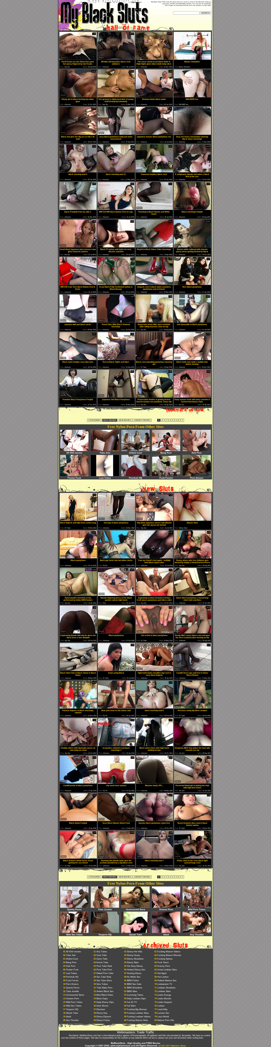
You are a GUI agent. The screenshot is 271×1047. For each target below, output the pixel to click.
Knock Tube (102, 962)
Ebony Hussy (133, 955)
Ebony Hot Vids (134, 951)
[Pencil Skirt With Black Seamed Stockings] (116, 321)
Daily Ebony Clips (105, 1002)
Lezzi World (163, 1016)
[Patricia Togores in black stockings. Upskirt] (78, 707)
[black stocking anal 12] (116, 171)
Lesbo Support (164, 1002)
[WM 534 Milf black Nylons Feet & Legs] (116, 209)
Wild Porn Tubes (196, 909)
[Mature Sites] (192, 520)
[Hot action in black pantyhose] (154, 632)
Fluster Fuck (74, 478)
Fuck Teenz (163, 962)
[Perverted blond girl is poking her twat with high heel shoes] (192, 782)
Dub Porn (197, 452)
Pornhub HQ (135, 478)
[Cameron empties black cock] (154, 171)
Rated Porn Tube (104, 973)
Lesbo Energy (164, 995)
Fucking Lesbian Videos (139, 1016)
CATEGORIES (94, 420)
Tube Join (105, 452)
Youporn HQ (105, 934)
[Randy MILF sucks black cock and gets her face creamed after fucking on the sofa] (192, 632)
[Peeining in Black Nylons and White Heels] (154, 209)
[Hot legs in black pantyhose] (116, 520)
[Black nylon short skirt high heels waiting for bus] (154, 745)
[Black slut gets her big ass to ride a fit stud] (78, 134)
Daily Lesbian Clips (136, 998)
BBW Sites (132, 991)
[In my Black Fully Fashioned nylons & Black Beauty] (116, 284)
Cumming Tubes (135, 995)
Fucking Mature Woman (169, 955)
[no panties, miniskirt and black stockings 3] (116, 745)
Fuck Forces (166, 478)
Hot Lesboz (163, 977)
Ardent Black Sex (104, 991)
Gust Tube (101, 955)
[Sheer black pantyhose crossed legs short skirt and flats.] (192, 595)
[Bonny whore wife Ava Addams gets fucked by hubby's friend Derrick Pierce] (192, 557)
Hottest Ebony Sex (136, 969)
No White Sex (133, 977)
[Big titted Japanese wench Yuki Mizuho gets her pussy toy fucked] (154, 520)
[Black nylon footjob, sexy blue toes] (78, 359)
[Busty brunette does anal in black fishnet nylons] (192, 820)
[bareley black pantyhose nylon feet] (154, 820)
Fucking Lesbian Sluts (138, 1013)
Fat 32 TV (132, 1002)
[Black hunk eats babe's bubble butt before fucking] (192, 359)
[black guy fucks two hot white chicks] (116, 557)
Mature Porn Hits (165, 1020)
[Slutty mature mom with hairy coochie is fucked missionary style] (192, 396)
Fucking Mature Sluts (137, 1020)
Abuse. (183, 1046)
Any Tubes (101, 951)
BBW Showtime (134, 987)
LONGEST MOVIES (142, 420)
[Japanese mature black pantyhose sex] (154, 134)
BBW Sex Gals (134, 984)
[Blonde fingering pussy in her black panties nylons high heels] (116, 595)
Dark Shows (102, 1005)
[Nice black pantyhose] (192, 284)
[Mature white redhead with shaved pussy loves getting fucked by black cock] (192, 246)
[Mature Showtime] (192, 59)
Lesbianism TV (164, 984)
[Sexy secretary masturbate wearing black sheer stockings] (192, 134)
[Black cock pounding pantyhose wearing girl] (154, 359)
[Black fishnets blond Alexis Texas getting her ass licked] (78, 858)
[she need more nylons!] (116, 782)
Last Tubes (105, 478)
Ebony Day (101, 1013)
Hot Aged (161, 973)
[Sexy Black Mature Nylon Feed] (116, 820)
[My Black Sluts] (103, 29)
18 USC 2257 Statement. (169, 1046)
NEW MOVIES (125, 420)
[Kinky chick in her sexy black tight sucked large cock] (192, 858)
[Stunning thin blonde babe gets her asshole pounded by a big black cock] (116, 858)
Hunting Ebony (134, 973)
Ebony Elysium (103, 1016)
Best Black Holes (104, 995)
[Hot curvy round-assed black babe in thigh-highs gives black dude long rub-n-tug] (154, 59)
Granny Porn (163, 966)
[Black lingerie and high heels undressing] (78, 520)
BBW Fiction (133, 980)
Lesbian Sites (164, 991)
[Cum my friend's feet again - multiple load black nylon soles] (154, 557)
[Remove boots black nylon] (154, 96)
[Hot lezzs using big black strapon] (192, 707)
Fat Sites (131, 1005)
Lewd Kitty (162, 1009)
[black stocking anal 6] (154, 707)
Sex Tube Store (104, 980)
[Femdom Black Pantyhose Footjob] (78, 396)
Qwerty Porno (74, 909)
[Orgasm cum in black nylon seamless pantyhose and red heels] (154, 284)
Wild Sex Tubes (74, 934)
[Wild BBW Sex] (192, 96)
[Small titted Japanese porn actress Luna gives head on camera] (78, 246)
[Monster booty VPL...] (154, 782)
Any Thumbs (197, 934)
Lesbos (161, 1005)
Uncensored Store (135, 909)
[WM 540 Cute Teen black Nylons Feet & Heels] (78, 284)
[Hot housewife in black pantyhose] (192, 321)
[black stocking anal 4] (78, 171)
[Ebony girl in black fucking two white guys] (78, 96)
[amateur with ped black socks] (78, 321)
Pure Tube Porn (104, 969)
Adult (166, 934)
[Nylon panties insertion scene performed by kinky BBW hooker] (78, 595)
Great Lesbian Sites (167, 969)
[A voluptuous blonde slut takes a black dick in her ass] (192, 171)
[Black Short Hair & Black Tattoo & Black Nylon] (78, 670)
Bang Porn (166, 452)
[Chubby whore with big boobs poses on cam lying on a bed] (78, 745)
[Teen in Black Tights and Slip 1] (116, 359)
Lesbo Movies (164, 998)
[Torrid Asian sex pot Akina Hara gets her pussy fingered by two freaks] (78, 59)
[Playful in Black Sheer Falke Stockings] (154, 246)
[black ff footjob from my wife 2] (78, 209)
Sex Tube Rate (103, 977)
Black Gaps (102, 998)
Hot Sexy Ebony (135, 966)
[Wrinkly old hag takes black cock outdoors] (116, 59)
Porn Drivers (196, 478)
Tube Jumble (105, 909)
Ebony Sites (133, 962)
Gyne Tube (101, 958)
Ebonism (100, 1009)
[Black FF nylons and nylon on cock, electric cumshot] (116, 246)
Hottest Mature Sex (166, 980)
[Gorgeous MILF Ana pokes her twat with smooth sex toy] (192, 745)
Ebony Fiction (103, 1020)
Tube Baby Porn (104, 987)
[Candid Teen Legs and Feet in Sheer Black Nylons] (192, 670)
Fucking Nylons (165, 958)
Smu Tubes (102, 984)
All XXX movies (74, 452)
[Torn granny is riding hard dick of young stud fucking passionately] (116, 96)
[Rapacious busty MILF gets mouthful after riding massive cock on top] (154, 321)
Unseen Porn (166, 909)
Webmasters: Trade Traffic (135, 1032)
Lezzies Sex (163, 1013)
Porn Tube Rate (104, 966)
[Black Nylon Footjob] (78, 820)
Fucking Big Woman (137, 1009)
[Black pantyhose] (78, 557)
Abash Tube (135, 934)
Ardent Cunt (135, 452)
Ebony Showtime (135, 958)
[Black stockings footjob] (192, 209)
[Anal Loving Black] (116, 670)
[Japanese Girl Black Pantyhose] (116, 396)
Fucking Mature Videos (168, 951)
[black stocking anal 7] (154, 858)
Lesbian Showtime (166, 987)
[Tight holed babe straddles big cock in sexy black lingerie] (154, 670)
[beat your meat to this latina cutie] (116, 707)
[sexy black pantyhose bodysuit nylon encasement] (116, 134)
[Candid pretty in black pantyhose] (78, 782)
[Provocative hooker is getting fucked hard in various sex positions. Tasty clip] (154, 396)
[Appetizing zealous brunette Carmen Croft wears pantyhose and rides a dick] (154, 595)
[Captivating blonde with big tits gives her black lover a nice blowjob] (78, 632)
